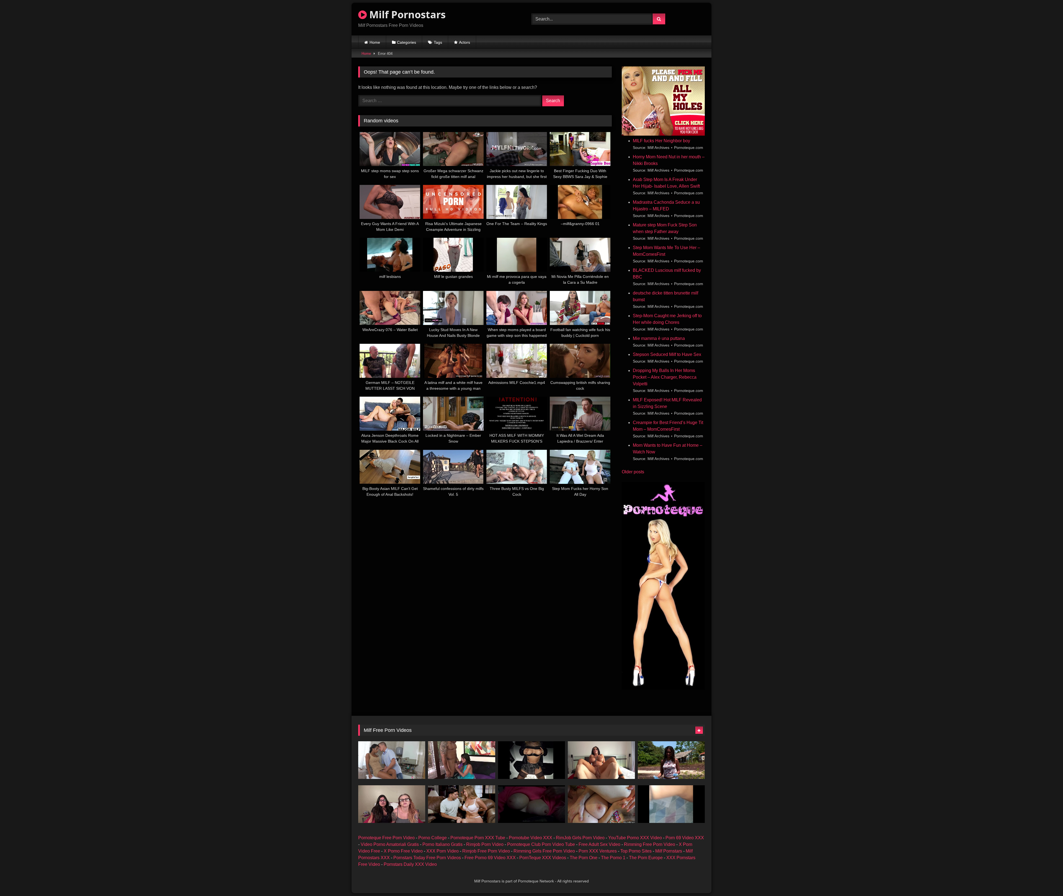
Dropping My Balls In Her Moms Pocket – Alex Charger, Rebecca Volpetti (664, 377)
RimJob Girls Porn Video (580, 837)
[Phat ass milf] (671, 804)
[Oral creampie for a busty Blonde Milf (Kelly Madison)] (601, 804)
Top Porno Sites (636, 851)
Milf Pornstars (668, 851)
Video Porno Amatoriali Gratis (390, 844)
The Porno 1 (613, 857)
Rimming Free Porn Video (649, 844)
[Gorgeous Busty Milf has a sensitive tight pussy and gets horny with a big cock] (601, 760)
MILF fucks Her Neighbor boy (661, 140)
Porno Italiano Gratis (442, 844)
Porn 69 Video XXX (684, 837)
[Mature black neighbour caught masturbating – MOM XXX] (391, 760)
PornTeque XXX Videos (542, 857)
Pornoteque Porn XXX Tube (477, 837)
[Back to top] (1046, 879)
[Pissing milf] (531, 760)
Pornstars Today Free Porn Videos (427, 857)
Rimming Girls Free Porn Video (544, 851)
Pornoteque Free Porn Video (386, 837)
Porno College (432, 837)
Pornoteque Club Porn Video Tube (541, 844)
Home (375, 42)
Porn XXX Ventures (598, 851)
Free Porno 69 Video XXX (490, 857)
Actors (464, 42)
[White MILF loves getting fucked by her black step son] (461, 760)
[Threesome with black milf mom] (671, 760)
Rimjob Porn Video (485, 844)
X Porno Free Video (403, 851)
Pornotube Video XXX (530, 837)
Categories (406, 42)
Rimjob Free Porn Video (486, 851)
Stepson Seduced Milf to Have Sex (667, 354)
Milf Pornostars (406, 14)
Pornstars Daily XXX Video (410, 864)
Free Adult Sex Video (599, 844)
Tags (438, 42)
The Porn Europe (646, 857)
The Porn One (583, 857)
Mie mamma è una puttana (659, 338)
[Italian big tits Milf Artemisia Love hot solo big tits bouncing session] (531, 804)
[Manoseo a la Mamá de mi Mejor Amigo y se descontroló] (461, 804)
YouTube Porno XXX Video (635, 837)
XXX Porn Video (442, 851)
